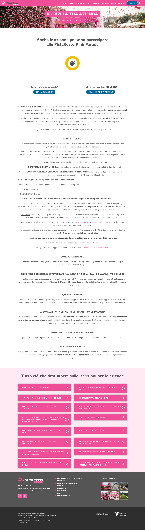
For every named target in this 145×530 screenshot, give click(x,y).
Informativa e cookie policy (70, 478)
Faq (58, 493)
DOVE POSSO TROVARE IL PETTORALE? (92, 430)
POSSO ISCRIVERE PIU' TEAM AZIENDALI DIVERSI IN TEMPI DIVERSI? (42, 463)
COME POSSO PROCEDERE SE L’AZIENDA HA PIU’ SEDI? (97, 452)
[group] (141, 3)
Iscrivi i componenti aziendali (100, 92)
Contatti (121, 3)
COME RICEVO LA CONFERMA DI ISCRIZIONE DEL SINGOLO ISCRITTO (43, 431)
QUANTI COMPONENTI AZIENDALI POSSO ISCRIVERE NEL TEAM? (99, 388)
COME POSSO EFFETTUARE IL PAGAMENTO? (94, 398)
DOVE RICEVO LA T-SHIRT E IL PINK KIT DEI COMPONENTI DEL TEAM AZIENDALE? (100, 407)
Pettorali (61, 481)
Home (64, 20)
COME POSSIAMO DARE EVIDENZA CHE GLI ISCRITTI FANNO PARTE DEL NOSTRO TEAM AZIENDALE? (99, 463)
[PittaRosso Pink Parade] (10, 3)
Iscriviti (132, 3)
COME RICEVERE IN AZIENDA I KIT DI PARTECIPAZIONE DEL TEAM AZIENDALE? (99, 442)
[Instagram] (20, 496)
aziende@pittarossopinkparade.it (95, 247)
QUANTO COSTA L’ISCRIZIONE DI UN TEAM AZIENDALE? (41, 398)
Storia (87, 3)
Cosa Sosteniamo (77, 3)
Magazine (95, 3)
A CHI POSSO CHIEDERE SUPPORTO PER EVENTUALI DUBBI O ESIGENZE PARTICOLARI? (43, 453)
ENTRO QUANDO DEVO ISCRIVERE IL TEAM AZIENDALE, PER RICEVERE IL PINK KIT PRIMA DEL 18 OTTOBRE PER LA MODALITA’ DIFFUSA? (43, 419)
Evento (66, 3)
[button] (141, 3)
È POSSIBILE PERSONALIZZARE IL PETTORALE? (94, 417)
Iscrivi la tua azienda (44, 92)
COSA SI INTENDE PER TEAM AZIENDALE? (36, 387)
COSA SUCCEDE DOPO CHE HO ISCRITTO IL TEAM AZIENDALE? (39, 407)
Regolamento (63, 496)
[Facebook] (25, 496)
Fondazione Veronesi (108, 3)
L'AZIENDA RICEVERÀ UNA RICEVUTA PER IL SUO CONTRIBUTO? (39, 442)
